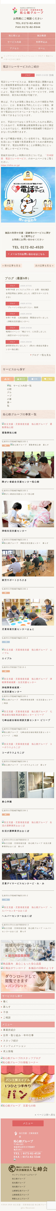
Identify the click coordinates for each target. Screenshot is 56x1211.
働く (5, 1001)
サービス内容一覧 (22, 386)
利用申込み (42, 42)
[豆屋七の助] (18, 1107)
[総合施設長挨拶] (28, 960)
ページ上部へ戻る (46, 1115)
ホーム (41, 48)
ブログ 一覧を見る (41, 355)
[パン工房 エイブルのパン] (28, 1102)
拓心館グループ (18, 1179)
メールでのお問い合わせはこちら (27, 254)
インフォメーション (26, 56)
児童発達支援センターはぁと (18, 629)
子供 (5, 1012)
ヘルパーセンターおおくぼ (17, 916)
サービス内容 (14, 42)
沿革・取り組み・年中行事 (18, 1035)
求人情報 (8, 1051)
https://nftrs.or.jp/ (10, 165)
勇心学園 (7, 802)
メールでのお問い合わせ (32, 2)
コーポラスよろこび (13, 753)
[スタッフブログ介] (21, 1059)
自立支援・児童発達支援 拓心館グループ (30, 1205)
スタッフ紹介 (10, 1040)
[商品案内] (21, 965)
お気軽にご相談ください (28, 18)
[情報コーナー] (19, 1063)
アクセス (14, 48)
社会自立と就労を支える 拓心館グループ (28, 10)
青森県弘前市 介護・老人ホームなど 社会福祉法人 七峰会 (47, 2)
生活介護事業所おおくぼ (15, 831)
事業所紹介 (9, 1030)
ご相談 (7, 1017)
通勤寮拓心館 (9, 433)
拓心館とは (14, 35)
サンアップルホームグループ (24, 1175)
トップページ (9, 56)
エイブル (7, 658)
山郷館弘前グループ (20, 1191)
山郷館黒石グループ (20, 1195)
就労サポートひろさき (14, 580)
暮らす (7, 1007)
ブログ (40, 56)
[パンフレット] (28, 991)
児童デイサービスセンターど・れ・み (23, 883)
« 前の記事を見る (11, 265)
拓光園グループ (18, 1183)
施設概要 (41, 35)
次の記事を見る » (44, 265)
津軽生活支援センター (14, 531)
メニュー (28, 1123)
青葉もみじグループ (20, 1199)
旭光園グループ (18, 1187)
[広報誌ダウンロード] (27, 969)
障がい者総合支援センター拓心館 (20, 482)
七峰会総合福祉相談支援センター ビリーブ (26, 720)
